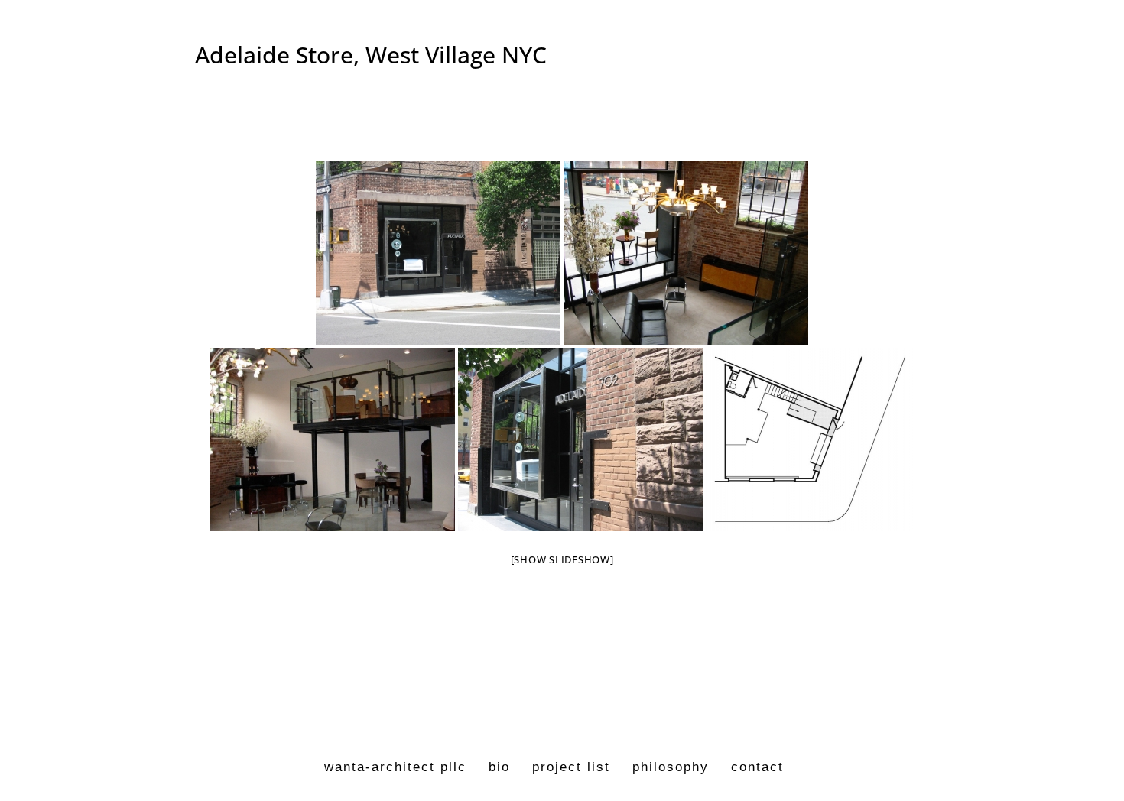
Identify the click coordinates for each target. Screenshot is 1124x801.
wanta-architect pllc (395, 767)
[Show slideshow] (562, 559)
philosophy (670, 767)
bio (499, 767)
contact (757, 767)
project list (571, 767)
